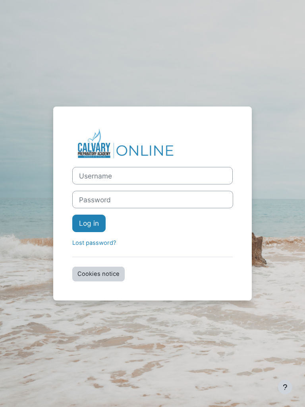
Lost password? (94, 242)
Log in (89, 223)
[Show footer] (285, 387)
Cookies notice (98, 273)
